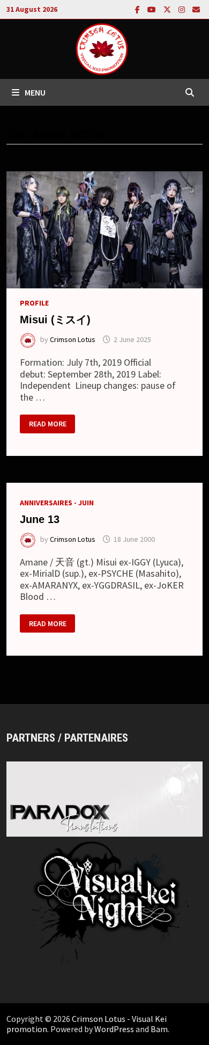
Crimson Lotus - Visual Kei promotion (86, 1023)
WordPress (114, 1029)
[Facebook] (138, 9)
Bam (159, 1029)
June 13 (39, 519)
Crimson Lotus (72, 339)
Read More (47, 424)
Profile (34, 303)
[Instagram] (183, 9)
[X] (168, 9)
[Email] (196, 9)
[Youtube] (153, 9)
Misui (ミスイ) (55, 319)
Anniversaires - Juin (57, 502)
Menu (35, 92)
